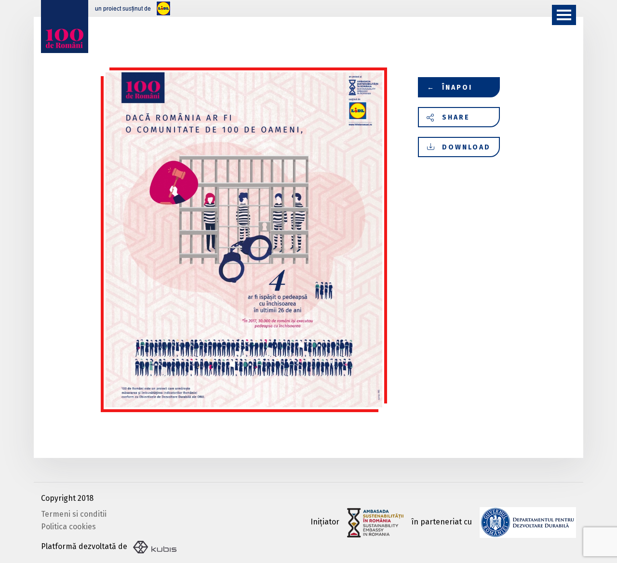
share (456, 117)
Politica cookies (68, 526)
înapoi (450, 87)
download (466, 147)
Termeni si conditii (74, 514)
